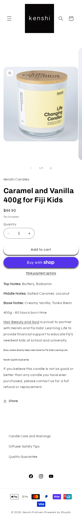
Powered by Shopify (57, 512)
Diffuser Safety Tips (24, 446)
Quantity (9, 224)
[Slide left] (31, 168)
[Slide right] (51, 168)
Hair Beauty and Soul (21, 322)
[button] (9, 19)
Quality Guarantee (23, 456)
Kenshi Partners (33, 512)
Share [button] (13, 401)
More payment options (41, 273)
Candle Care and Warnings (30, 436)
